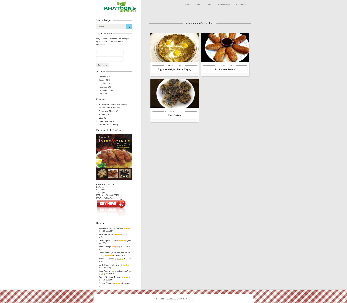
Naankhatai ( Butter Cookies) (111, 228)
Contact (209, 4)
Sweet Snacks (105, 121)
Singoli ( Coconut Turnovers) (111, 277)
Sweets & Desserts (107, 125)
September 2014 (106, 90)
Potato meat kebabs (225, 69)
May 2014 (103, 94)
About (197, 4)
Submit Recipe (224, 4)
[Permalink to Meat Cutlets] (174, 93)
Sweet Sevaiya (105, 246)
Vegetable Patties (106, 234)
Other (101, 118)
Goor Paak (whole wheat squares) (113, 271)
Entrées (102, 114)
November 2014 (106, 87)
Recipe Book (241, 4)
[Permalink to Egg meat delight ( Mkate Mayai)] (174, 47)
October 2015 (104, 77)
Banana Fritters (105, 283)
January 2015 (104, 80)
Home (187, 4)
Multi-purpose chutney (108, 240)
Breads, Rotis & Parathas (109, 108)
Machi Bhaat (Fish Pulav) (109, 265)
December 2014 (106, 83)
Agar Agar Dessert (106, 259)
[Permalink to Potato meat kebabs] (225, 47)
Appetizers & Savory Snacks (111, 104)
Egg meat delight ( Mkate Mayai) (174, 69)
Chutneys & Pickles (107, 111)
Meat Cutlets (174, 115)
